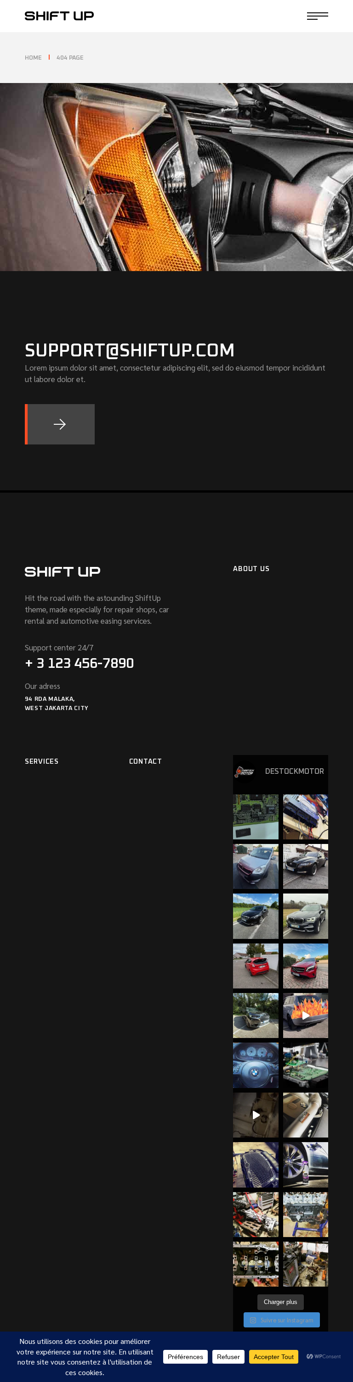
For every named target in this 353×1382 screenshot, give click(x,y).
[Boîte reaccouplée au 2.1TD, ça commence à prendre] (255, 1214)
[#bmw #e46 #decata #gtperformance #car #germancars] (305, 1115)
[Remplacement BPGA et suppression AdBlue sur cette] (255, 916)
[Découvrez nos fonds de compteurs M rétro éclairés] (255, 1065)
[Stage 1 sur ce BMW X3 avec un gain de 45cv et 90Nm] (305, 916)
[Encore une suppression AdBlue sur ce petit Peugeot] (255, 866)
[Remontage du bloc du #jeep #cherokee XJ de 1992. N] (255, 1264)
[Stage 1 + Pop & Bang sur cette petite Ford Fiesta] (255, 966)
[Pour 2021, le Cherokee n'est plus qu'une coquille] (305, 1264)
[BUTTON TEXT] (60, 424)
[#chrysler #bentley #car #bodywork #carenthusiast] (255, 1164)
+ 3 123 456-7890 (79, 664)
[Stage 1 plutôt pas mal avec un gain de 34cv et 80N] (305, 966)
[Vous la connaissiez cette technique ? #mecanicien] (255, 1115)
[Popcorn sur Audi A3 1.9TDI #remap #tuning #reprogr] (305, 1015)
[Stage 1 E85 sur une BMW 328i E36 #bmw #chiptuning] (255, 816)
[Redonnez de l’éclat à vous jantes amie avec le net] (305, 1164)
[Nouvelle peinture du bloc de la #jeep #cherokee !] (305, 1214)
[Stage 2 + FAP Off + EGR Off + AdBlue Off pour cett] (305, 866)
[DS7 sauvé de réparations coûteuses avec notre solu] (255, 1015)
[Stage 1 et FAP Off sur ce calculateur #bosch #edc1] (305, 816)
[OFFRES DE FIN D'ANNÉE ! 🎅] (305, 1065)
